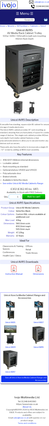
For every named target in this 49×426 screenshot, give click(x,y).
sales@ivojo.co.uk (41, 2)
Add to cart (33, 196)
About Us (27, 407)
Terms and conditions (27, 423)
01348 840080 (42, 6)
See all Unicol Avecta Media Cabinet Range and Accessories (26, 378)
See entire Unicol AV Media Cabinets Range (23, 183)
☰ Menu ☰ (24, 13)
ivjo (9, 5)
